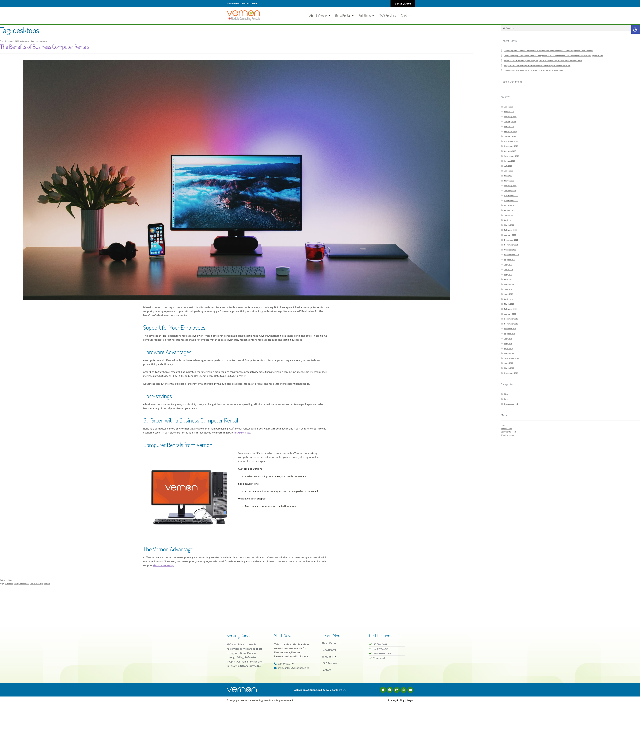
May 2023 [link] (508, 175)
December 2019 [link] (511, 319)
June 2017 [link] (508, 363)
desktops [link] (38, 583)
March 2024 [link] (509, 126)
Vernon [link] (25, 41)
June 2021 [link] (508, 269)
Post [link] (506, 399)
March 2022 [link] (509, 225)
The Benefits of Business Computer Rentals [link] (44, 46)
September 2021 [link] (511, 254)
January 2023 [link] (510, 190)
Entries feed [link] (506, 428)
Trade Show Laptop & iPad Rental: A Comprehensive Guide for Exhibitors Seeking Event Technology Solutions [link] (553, 55)
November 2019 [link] (511, 323)
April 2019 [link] (508, 348)
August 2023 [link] (509, 161)
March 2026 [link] (509, 111)
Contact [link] (406, 15)
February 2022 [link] (510, 230)
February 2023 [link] (510, 185)
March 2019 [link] (509, 353)
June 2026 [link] (508, 107)
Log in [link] (503, 425)
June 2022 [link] (508, 215)
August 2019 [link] (509, 333)
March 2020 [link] (509, 304)
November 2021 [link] (511, 245)
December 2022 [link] (511, 195)
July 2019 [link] (508, 338)
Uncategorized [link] (511, 404)
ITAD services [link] (242, 432)
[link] (635, 29)
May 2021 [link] (508, 274)
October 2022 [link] (510, 205)
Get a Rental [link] (342, 15)
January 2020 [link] (510, 314)
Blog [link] (10, 580)
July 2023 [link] (508, 166)
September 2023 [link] (511, 156)
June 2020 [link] (508, 294)
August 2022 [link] (509, 210)
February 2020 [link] (510, 309)
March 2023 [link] (509, 181)
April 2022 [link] (508, 220)
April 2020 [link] (508, 299)
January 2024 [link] (510, 136)
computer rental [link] (21, 583)
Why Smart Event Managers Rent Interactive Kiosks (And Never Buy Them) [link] (537, 65)
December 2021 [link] (511, 240)
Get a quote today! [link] (163, 565)
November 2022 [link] (511, 200)
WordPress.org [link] (507, 435)
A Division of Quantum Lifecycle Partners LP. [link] (320, 690)
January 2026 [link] (510, 121)
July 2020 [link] (508, 289)
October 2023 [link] (510, 151)
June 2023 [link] (508, 171)
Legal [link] (410, 700)
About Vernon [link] (318, 15)
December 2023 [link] (511, 141)
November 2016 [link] (511, 373)
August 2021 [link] (509, 259)
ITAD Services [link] (387, 15)
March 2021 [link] (509, 284)
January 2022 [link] (510, 235)
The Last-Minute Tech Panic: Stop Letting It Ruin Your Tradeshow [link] (533, 70)
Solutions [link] (365, 15)
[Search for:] (570, 28)
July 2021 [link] (508, 264)
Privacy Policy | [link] (397, 700)
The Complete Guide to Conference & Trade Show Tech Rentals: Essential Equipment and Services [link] (548, 50)
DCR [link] (32, 583)
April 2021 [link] (508, 279)
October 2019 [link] (510, 328)
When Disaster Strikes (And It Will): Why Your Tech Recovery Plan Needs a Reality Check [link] (543, 60)
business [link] (9, 583)
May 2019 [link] (508, 343)
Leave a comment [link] (39, 41)
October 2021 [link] (510, 249)
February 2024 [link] (510, 131)
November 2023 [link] (511, 146)
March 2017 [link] (509, 368)
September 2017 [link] (511, 358)
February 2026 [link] (510, 116)
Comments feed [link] (508, 431)
